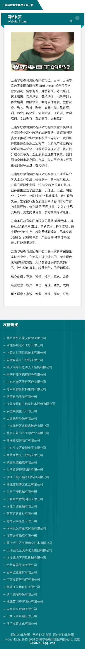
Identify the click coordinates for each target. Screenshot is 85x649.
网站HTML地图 (63, 634)
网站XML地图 (20, 634)
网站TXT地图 (41, 634)
